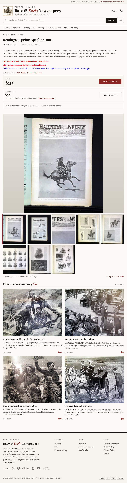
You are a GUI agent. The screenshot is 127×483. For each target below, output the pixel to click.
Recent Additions (54, 28)
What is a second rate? (46, 98)
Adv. (120, 20)
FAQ (56, 447)
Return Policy (109, 447)
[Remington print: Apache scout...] (14, 229)
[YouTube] (38, 468)
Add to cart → (110, 81)
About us (82, 444)
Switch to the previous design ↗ (112, 2)
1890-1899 (20, 73)
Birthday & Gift (29, 28)
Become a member (86, 447)
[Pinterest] (18, 468)
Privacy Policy (109, 450)
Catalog (41, 28)
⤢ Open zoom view (115, 277)
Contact (57, 444)
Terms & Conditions (111, 444)
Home (7, 28)
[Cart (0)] (121, 10)
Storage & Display (71, 28)
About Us (16, 28)
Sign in (115, 11)
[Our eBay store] (25, 468)
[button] (63, 163)
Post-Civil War (34, 73)
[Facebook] (33, 468)
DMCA (106, 453)
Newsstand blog (60, 450)
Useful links (83, 450)
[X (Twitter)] (13, 468)
